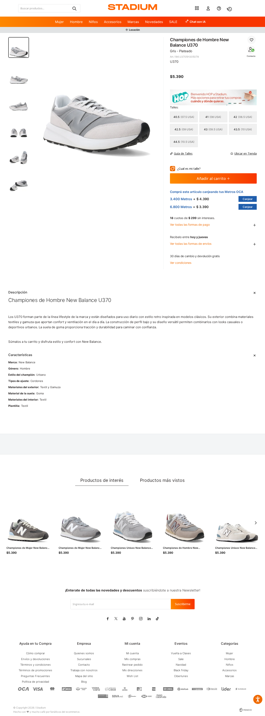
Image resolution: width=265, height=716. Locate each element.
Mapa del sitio (84, 676)
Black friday (181, 670)
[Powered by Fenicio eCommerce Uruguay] (245, 710)
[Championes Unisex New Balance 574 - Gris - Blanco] (237, 520)
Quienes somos (84, 653)
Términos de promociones (35, 670)
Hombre (76, 22)
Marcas (133, 22)
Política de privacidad (35, 681)
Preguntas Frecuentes (35, 676)
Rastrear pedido (132, 664)
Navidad (181, 664)
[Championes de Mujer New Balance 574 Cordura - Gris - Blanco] (28, 520)
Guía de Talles (183, 153)
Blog (84, 681)
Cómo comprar (35, 653)
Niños (93, 22)
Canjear (248, 199)
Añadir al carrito (211, 178)
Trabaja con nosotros (84, 670)
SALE (173, 22)
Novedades (154, 22)
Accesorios (112, 22)
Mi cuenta (132, 653)
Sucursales (84, 659)
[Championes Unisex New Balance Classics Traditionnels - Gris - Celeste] (133, 520)
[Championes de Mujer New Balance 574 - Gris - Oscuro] (81, 520)
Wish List (132, 676)
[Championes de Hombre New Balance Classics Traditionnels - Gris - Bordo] (185, 520)
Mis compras (132, 659)
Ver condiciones (180, 262)
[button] (74, 8)
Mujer (59, 22)
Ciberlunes (181, 676)
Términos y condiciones (35, 664)
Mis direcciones (132, 670)
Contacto (251, 56)
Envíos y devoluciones (35, 659)
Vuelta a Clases (181, 653)
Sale (181, 659)
